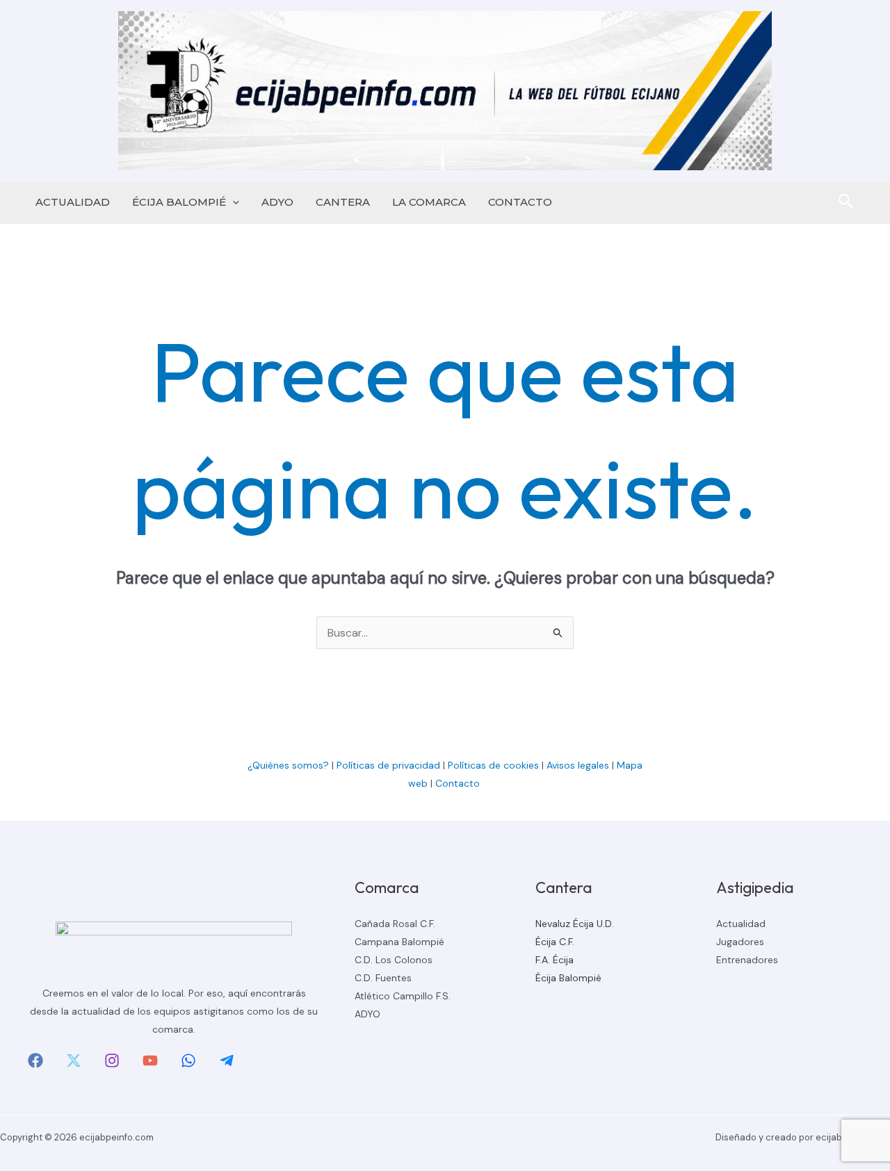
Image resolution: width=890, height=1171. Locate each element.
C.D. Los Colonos (393, 959)
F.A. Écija (554, 959)
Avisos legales (578, 765)
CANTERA (343, 201)
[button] (232, 202)
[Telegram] (226, 1060)
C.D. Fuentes (383, 978)
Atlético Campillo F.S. (403, 996)
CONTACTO (520, 201)
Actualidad (741, 923)
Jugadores (740, 941)
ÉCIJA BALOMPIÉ (179, 201)
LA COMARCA (429, 201)
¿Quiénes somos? (288, 765)
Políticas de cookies (493, 765)
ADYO (277, 201)
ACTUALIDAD (72, 201)
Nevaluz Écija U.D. (574, 923)
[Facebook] (35, 1060)
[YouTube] (150, 1060)
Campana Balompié (399, 941)
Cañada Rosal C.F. (395, 923)
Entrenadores (747, 959)
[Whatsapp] (188, 1060)
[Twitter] (73, 1060)
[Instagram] (112, 1060)
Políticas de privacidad (388, 765)
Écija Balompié (568, 978)
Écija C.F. (554, 941)
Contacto (459, 783)
